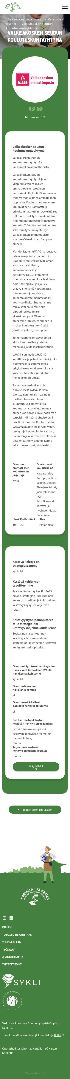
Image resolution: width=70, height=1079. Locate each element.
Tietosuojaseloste (35, 1073)
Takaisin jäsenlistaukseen (36, 809)
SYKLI (5, 1028)
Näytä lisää (36, 766)
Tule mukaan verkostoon (25, 19)
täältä (57, 1035)
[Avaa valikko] (65, 7)
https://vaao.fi (33, 117)
